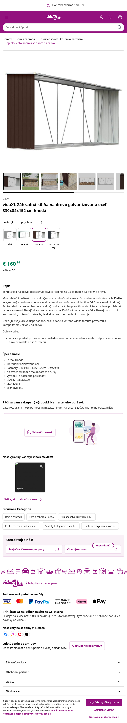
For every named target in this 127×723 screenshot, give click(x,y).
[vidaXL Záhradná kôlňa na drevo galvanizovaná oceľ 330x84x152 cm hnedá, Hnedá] (63, 111)
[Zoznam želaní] (110, 17)
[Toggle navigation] (7, 17)
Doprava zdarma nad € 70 (68, 5)
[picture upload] (84, 432)
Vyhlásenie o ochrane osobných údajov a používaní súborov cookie (38, 712)
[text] (12, 265)
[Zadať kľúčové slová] (119, 27)
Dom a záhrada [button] (13, 516)
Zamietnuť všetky (104, 709)
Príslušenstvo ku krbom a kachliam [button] (78, 516)
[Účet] (101, 17)
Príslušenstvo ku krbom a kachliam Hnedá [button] (22, 526)
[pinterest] (19, 634)
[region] (63, 709)
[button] (10, 239)
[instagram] (12, 634)
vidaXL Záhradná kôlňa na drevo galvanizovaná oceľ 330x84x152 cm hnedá (54, 207)
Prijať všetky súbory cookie (104, 702)
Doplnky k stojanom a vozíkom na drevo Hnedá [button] (101, 526)
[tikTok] (26, 634)
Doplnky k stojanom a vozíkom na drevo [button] (61, 526)
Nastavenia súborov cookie (104, 717)
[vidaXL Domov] (54, 17)
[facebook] (5, 634)
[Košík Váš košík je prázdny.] (120, 17)
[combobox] (63, 27)
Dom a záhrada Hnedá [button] (41, 516)
